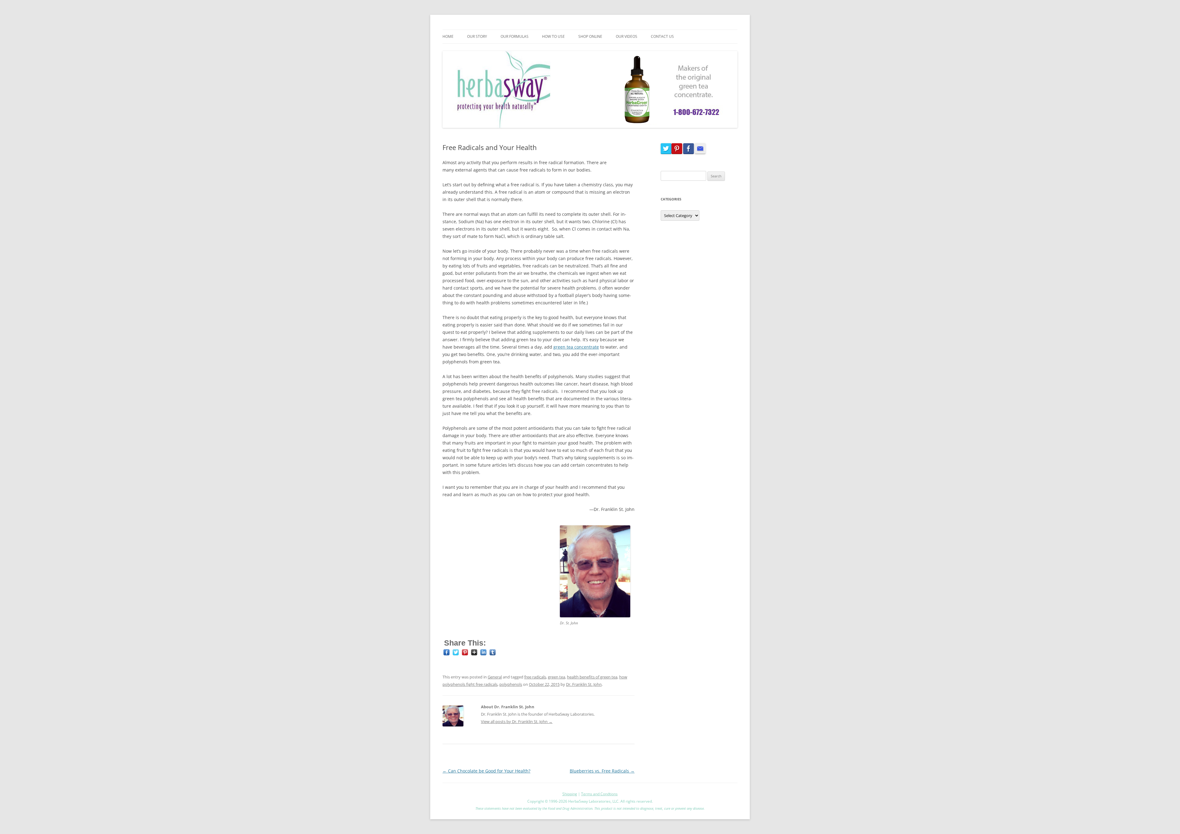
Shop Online (590, 36)
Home (448, 36)
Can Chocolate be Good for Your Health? (486, 771)
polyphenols (510, 684)
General (495, 677)
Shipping (569, 793)
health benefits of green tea (592, 677)
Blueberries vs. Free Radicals (602, 771)
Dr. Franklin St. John (584, 684)
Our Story (477, 36)
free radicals (535, 677)
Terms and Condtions (599, 793)
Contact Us (662, 36)
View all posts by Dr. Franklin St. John (517, 721)
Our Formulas (515, 36)
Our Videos (626, 36)
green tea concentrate (576, 347)
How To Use (553, 36)
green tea (556, 677)
